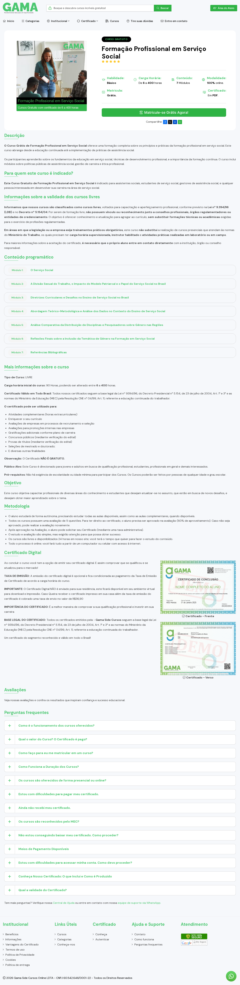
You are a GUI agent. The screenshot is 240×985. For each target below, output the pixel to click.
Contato (139, 934)
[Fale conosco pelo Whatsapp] (231, 976)
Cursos (114, 21)
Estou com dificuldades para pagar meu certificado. (58, 794)
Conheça (101, 934)
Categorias (32, 21)
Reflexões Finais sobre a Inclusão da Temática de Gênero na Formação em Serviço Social (83, 338)
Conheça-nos (66, 944)
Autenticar (102, 939)
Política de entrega (17, 965)
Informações (13, 939)
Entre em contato (175, 21)
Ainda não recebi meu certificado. (44, 808)
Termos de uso (15, 949)
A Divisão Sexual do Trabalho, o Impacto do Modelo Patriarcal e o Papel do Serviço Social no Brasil (88, 284)
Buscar (165, 8)
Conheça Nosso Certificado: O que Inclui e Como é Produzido (65, 876)
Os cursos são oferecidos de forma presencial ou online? (62, 780)
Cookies (10, 960)
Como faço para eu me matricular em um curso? (55, 753)
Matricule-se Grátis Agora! (166, 112)
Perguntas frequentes (148, 944)
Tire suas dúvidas (141, 21)
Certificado (88, 21)
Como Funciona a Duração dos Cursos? (48, 767)
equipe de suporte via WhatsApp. (139, 903)
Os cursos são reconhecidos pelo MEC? (48, 821)
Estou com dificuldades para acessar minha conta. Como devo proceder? (75, 863)
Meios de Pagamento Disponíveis (43, 849)
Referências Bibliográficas (39, 352)
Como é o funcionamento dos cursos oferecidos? (56, 725)
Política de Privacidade (19, 955)
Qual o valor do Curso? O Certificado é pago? (52, 739)
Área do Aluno (226, 8)
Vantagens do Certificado (22, 944)
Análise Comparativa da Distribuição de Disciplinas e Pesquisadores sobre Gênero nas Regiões (87, 325)
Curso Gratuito (116, 39)
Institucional (58, 21)
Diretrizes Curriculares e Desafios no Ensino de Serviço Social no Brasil (70, 297)
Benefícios (11, 934)
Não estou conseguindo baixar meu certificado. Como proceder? (68, 835)
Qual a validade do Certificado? (42, 890)
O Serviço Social (32, 270)
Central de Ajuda (63, 903)
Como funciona (144, 939)
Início (10, 21)
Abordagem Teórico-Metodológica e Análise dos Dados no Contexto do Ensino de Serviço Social (88, 311)
